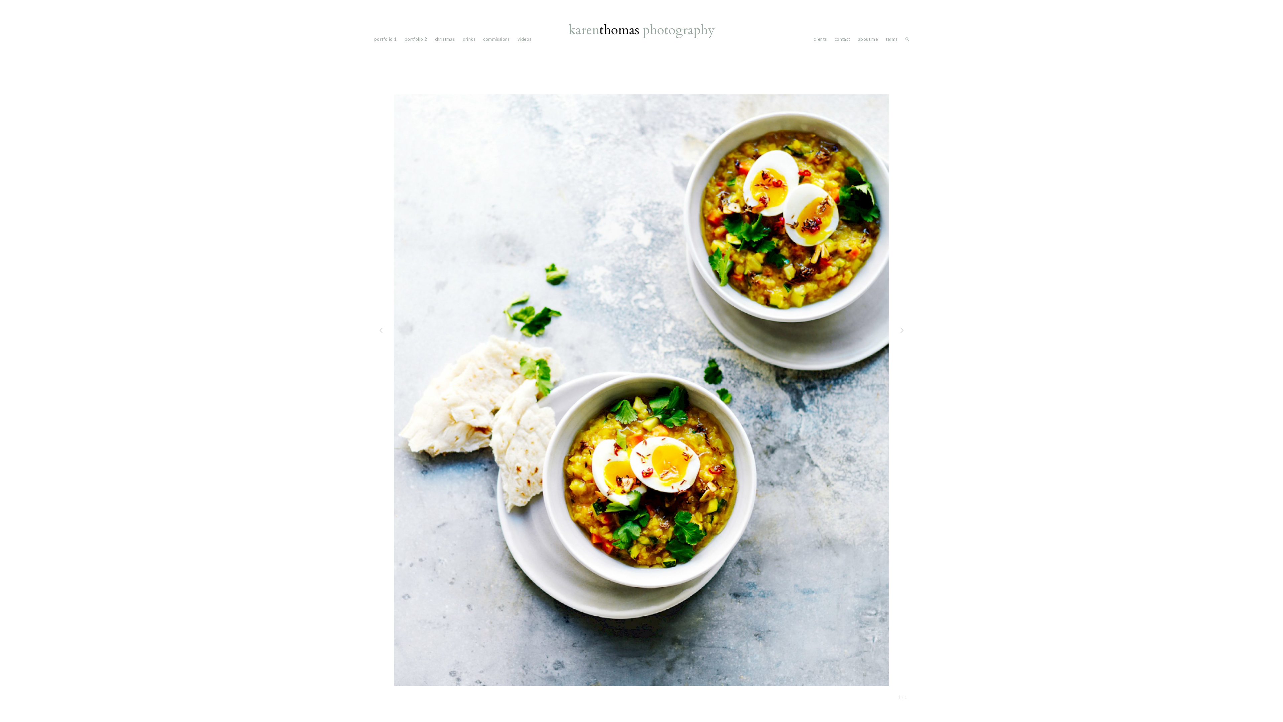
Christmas (445, 39)
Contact (842, 39)
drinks (469, 39)
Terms (892, 39)
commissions (496, 39)
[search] (907, 40)
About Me (868, 39)
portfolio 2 (416, 39)
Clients (820, 39)
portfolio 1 (385, 39)
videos (524, 39)
